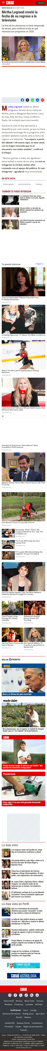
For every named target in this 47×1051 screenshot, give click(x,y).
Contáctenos (37, 1023)
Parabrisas (18, 1004)
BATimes (39, 1004)
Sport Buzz (40, 1014)
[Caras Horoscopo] (23, 978)
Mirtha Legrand (8, 184)
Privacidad (9, 1026)
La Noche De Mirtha (24, 184)
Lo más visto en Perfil (15, 904)
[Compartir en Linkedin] (37, 100)
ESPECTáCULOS (7, 8)
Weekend (8, 1004)
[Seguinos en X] (20, 995)
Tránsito (23, 1030)
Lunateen (29, 1004)
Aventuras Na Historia (11, 1014)
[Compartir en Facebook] (22, 100)
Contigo (33, 1010)
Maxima (27, 1017)
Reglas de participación (33, 1026)
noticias (23, 666)
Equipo (18, 1026)
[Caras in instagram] (9, 995)
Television (39, 184)
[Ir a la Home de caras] (10, 4)
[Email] (42, 100)
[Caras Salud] (23, 967)
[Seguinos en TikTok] (26, 995)
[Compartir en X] (27, 100)
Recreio (19, 1017)
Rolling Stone (28, 1014)
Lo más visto (10, 845)
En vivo (41, 3)
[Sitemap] (37, 995)
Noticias (19, 1001)
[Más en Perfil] (14, 659)
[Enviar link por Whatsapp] (32, 100)
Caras (25, 1010)
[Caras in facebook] (15, 995)
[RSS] (31, 995)
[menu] (3, 3)
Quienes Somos (23, 1023)
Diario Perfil (9, 1001)
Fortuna (40, 1001)
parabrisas (23, 774)
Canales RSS (10, 1023)
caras (23, 737)
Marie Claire (29, 1001)
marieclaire (23, 701)
